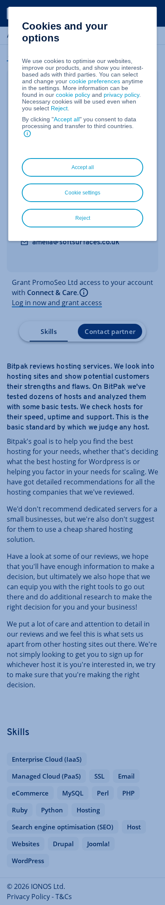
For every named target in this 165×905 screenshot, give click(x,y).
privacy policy (121, 94)
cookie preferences (94, 81)
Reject (59, 108)
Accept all (67, 119)
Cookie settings (82, 193)
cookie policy (73, 94)
